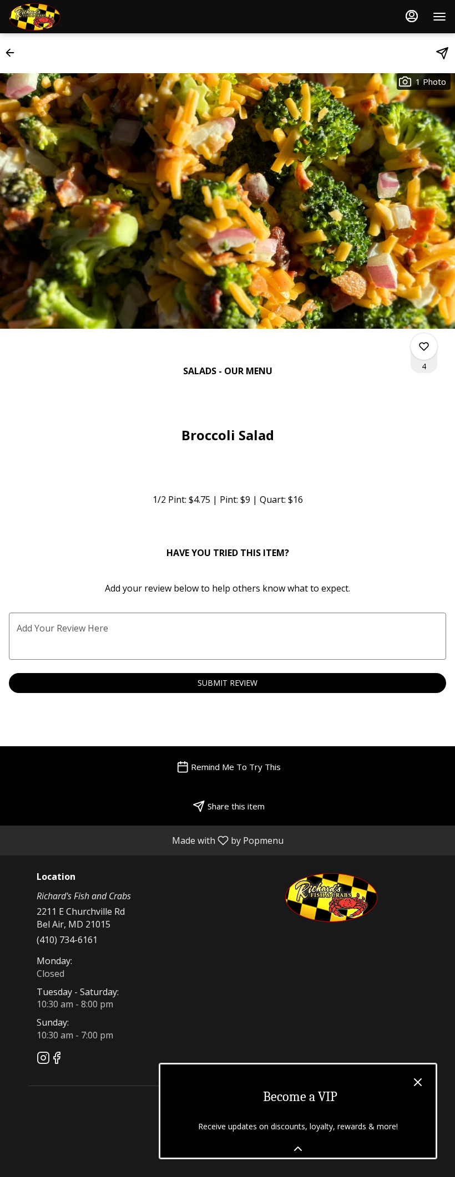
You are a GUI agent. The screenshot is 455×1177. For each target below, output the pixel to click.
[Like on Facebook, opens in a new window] (56, 1059)
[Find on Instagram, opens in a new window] (43, 1059)
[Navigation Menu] (439, 16)
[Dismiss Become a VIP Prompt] (418, 1082)
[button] (13, 52)
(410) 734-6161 (67, 940)
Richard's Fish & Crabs (331, 897)
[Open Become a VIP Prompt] (298, 1148)
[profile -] (411, 16)
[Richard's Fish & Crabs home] (59, 16)
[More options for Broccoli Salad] (424, 346)
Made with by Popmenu (146, 840)
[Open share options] (442, 53)
